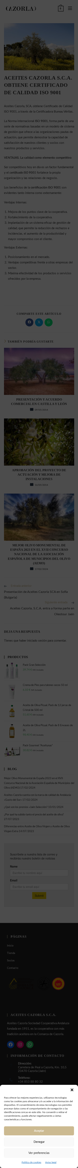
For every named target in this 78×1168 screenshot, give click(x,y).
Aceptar (39, 1130)
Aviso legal (50, 1162)
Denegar (39, 1141)
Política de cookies (31, 1162)
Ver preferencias (39, 1153)
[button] (72, 1090)
